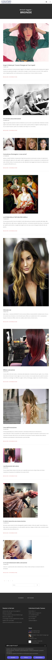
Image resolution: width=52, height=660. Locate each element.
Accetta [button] (13, 657)
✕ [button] (45, 646)
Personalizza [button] (39, 657)
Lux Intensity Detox (36, 630)
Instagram (30, 597)
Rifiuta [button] (26, 657)
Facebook (21, 597)
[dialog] (26, 652)
